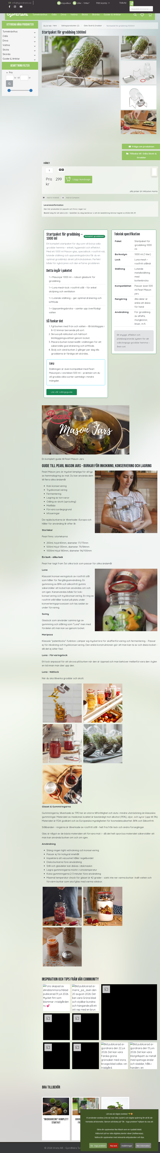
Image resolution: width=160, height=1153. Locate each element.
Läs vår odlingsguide (61, 392)
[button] (31, 32)
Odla (54, 14)
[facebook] (9, 6)
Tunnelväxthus (39, 14)
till (19, 77)
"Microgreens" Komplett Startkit (55, 1121)
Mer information (143, 1145)
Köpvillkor (66, 3)
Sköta (85, 14)
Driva (63, 14)
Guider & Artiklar (112, 14)
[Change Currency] (131, 3)
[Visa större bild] (100, 429)
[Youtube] (21, 6)
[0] (150, 14)
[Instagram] (15, 6)
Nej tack (113, 1145)
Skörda (96, 14)
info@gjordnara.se (21, 2)
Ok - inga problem (98, 1145)
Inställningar (127, 1145)
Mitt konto (101, 3)
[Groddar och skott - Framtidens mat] (86, 1106)
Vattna (74, 14)
